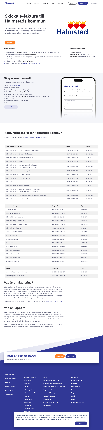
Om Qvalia (74, 377)
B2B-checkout (28, 405)
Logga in (72, 3)
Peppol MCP (27, 396)
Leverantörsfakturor (49, 396)
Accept (81, 423)
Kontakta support (11, 378)
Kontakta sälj (9, 374)
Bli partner (74, 383)
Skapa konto (83, 3)
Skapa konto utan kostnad (54, 301)
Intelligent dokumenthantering (52, 383)
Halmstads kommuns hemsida (31, 63)
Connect (45, 377)
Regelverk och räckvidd (78, 393)
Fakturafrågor (9, 390)
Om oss (73, 374)
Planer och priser (76, 380)
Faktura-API (27, 380)
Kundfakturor (47, 399)
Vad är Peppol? (75, 387)
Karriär (73, 399)
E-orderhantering (29, 408)
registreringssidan (14, 85)
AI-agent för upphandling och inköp (54, 387)
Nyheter (7, 382)
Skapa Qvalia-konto (11, 107)
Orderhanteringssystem (50, 402)
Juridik (73, 396)
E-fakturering (28, 399)
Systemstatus (9, 394)
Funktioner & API (29, 374)
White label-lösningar (49, 393)
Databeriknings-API (30, 393)
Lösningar (46, 374)
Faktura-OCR (27, 402)
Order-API (27, 383)
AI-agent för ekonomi (49, 390)
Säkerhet (74, 390)
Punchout (27, 412)
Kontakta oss (70, 356)
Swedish (94, 3)
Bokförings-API (28, 390)
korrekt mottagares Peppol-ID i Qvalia (35, 137)
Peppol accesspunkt (30, 377)
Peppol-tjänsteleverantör (51, 380)
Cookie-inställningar (77, 402)
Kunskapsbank (10, 386)
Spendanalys (47, 405)
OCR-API (26, 387)
